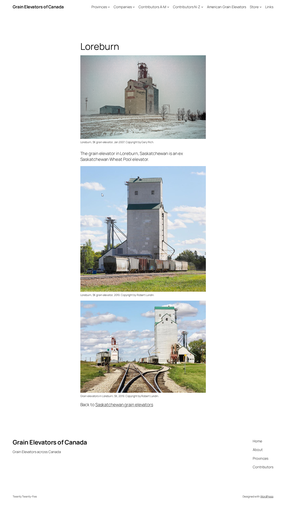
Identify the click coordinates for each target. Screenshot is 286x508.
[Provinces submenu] (109, 7)
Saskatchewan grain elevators (124, 405)
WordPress (266, 496)
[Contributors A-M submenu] (168, 7)
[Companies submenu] (134, 7)
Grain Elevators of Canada (38, 7)
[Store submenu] (261, 7)
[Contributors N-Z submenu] (202, 7)
